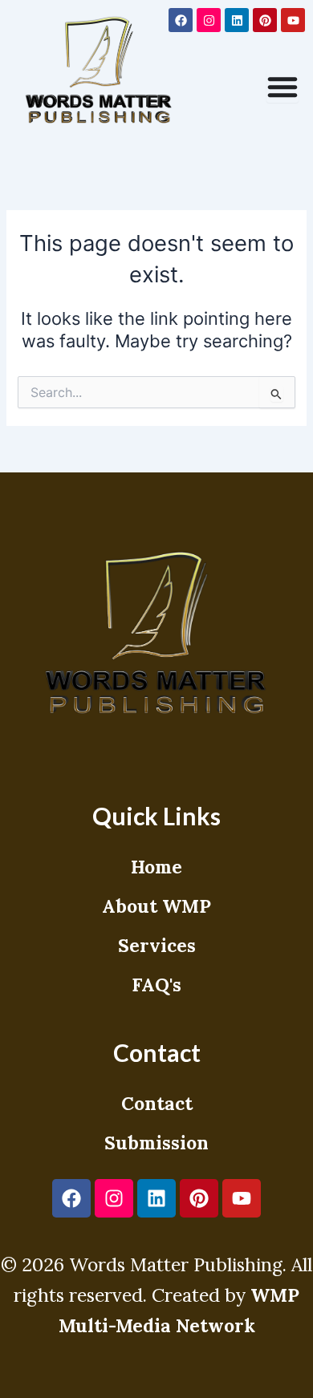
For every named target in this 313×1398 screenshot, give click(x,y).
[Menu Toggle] (282, 87)
